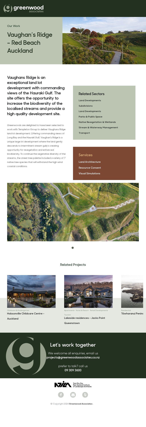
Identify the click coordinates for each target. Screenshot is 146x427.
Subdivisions (86, 105)
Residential (69, 310)
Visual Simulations (89, 173)
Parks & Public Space (90, 116)
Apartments (12, 310)
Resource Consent (90, 167)
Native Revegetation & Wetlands (97, 121)
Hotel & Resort (25, 310)
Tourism (10, 315)
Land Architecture (90, 161)
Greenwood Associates (81, 403)
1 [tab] (73, 248)
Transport (84, 132)
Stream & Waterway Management (98, 127)
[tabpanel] (73, 212)
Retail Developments (42, 310)
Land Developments (90, 100)
